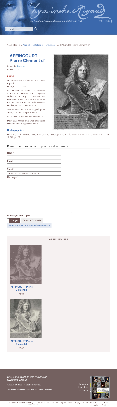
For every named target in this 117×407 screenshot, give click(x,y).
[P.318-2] (81, 91)
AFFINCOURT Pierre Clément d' (22, 288)
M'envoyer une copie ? (19, 215)
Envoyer (14, 220)
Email (11, 161)
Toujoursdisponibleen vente (83, 387)
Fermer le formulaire (32, 220)
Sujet (10, 169)
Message (12, 177)
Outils (84, 36)
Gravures (50, 45)
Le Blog (59, 41)
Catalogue (27, 36)
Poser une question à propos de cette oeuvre (29, 225)
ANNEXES (99, 36)
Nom (10, 153)
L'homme (44, 36)
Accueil (14, 36)
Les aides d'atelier (65, 36)
